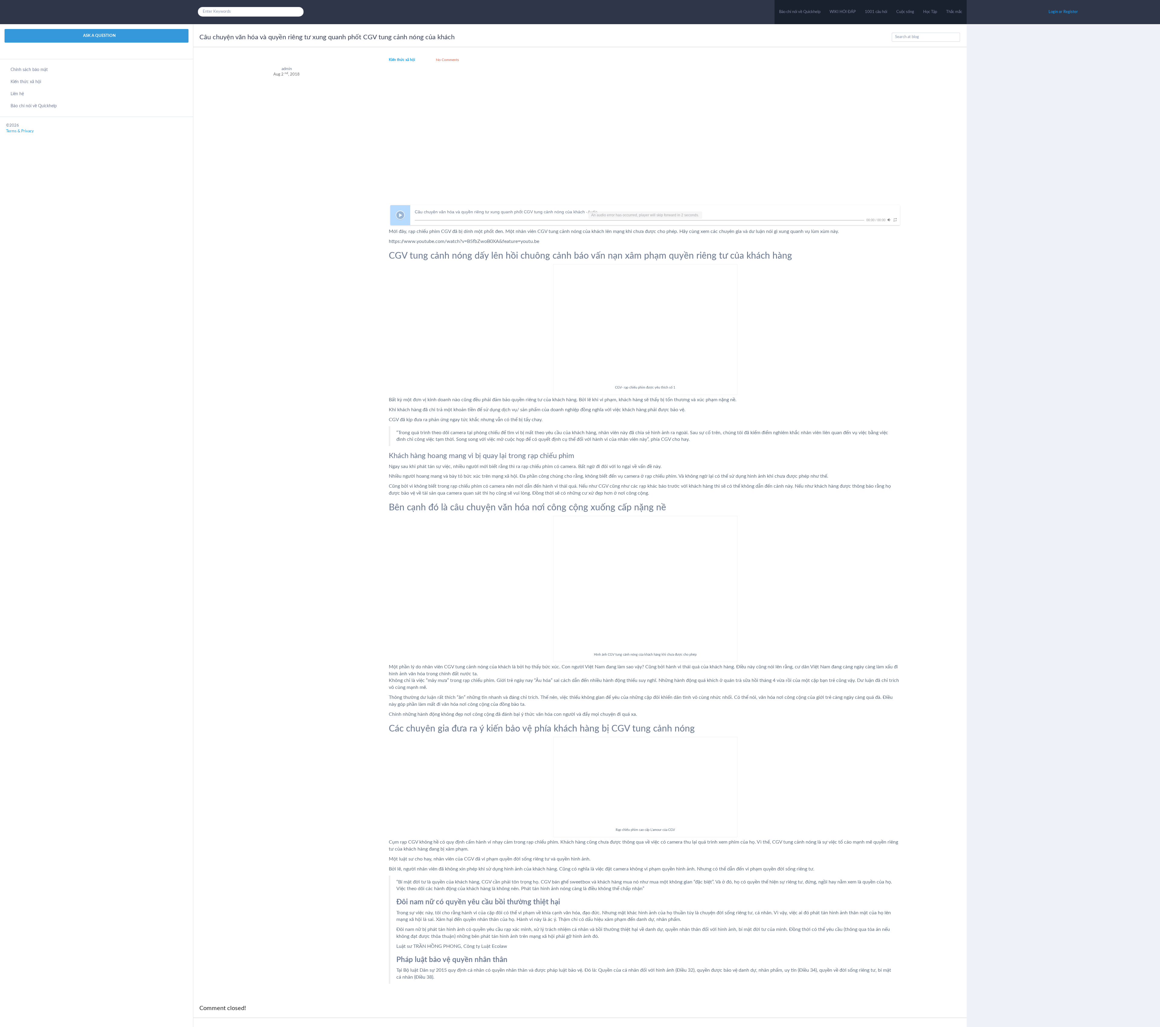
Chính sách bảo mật (29, 70)
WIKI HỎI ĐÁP (843, 12)
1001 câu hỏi (876, 12)
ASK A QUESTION (99, 36)
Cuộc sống (905, 12)
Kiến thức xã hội (26, 82)
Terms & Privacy (20, 131)
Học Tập (930, 12)
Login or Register (1063, 12)
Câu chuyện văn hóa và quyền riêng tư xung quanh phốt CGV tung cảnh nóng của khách (327, 37)
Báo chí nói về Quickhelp (799, 12)
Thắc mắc (954, 12)
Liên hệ (17, 94)
